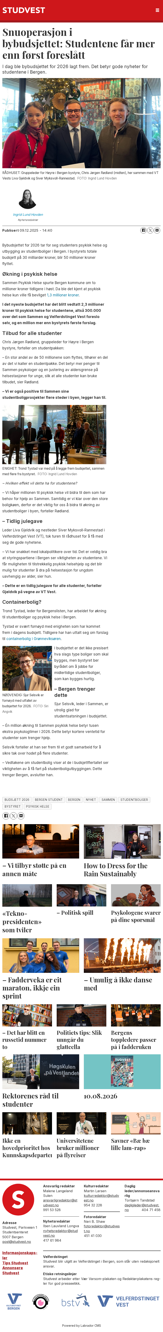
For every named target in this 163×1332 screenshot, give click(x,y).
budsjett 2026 (17, 799)
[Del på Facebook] (143, 230)
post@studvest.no (16, 1242)
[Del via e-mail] (157, 230)
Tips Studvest (15, 1263)
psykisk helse (37, 806)
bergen (74, 799)
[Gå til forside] (24, 10)
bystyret (13, 806)
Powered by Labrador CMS (81, 1325)
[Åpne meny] (157, 10)
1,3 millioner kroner (63, 295)
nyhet (91, 799)
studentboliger (134, 799)
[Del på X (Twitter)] (150, 230)
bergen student (49, 799)
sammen (108, 799)
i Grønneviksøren (46, 639)
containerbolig (18, 639)
